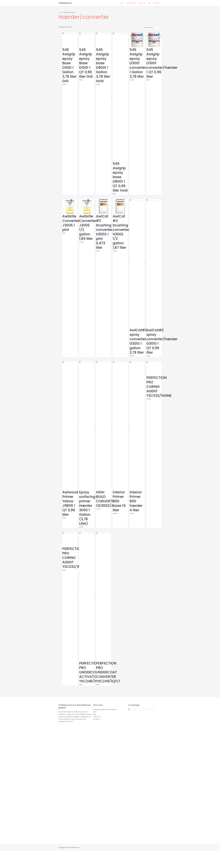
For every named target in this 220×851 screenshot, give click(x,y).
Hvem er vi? (141, 3)
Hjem (122, 3)
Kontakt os (156, 3)
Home (60, 12)
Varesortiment (131, 3)
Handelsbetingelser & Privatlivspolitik (105, 709)
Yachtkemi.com (65, 3)
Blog (149, 3)
